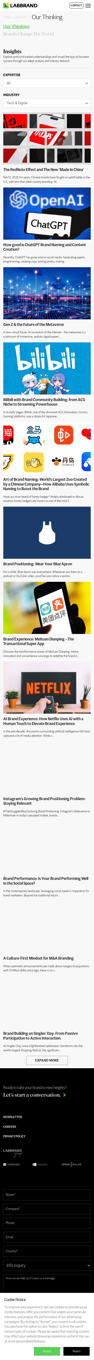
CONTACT (76, 5)
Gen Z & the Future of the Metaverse (33, 325)
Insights (22, 17)
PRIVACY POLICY (14, 1136)
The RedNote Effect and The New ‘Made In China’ (43, 170)
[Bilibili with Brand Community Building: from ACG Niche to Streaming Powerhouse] (47, 368)
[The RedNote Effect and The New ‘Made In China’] (47, 138)
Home (7, 17)
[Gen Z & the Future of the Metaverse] (47, 293)
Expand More (47, 1060)
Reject (76, 1351)
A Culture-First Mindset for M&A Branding (38, 958)
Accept (47, 1351)
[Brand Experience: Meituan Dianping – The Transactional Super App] (47, 608)
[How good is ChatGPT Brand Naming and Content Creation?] (47, 213)
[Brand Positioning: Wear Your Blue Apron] (47, 533)
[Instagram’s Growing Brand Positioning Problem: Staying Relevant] (47, 767)
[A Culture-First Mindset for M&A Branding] (47, 927)
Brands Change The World (28, 34)
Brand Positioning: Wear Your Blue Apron (37, 564)
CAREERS (9, 1126)
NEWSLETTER (12, 1117)
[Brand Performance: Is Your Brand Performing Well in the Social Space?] (47, 847)
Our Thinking (16, 26)
